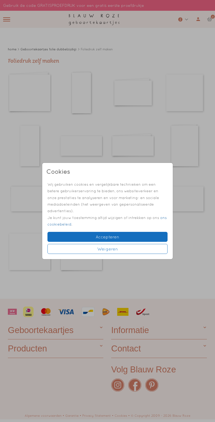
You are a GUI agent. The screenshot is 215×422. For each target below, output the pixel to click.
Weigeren (107, 249)
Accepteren (107, 236)
